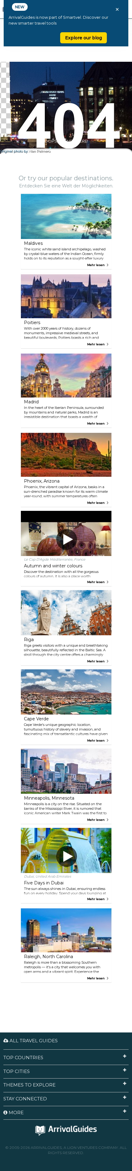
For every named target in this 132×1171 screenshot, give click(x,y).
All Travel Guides (33, 1041)
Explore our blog (83, 38)
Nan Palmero (39, 151)
